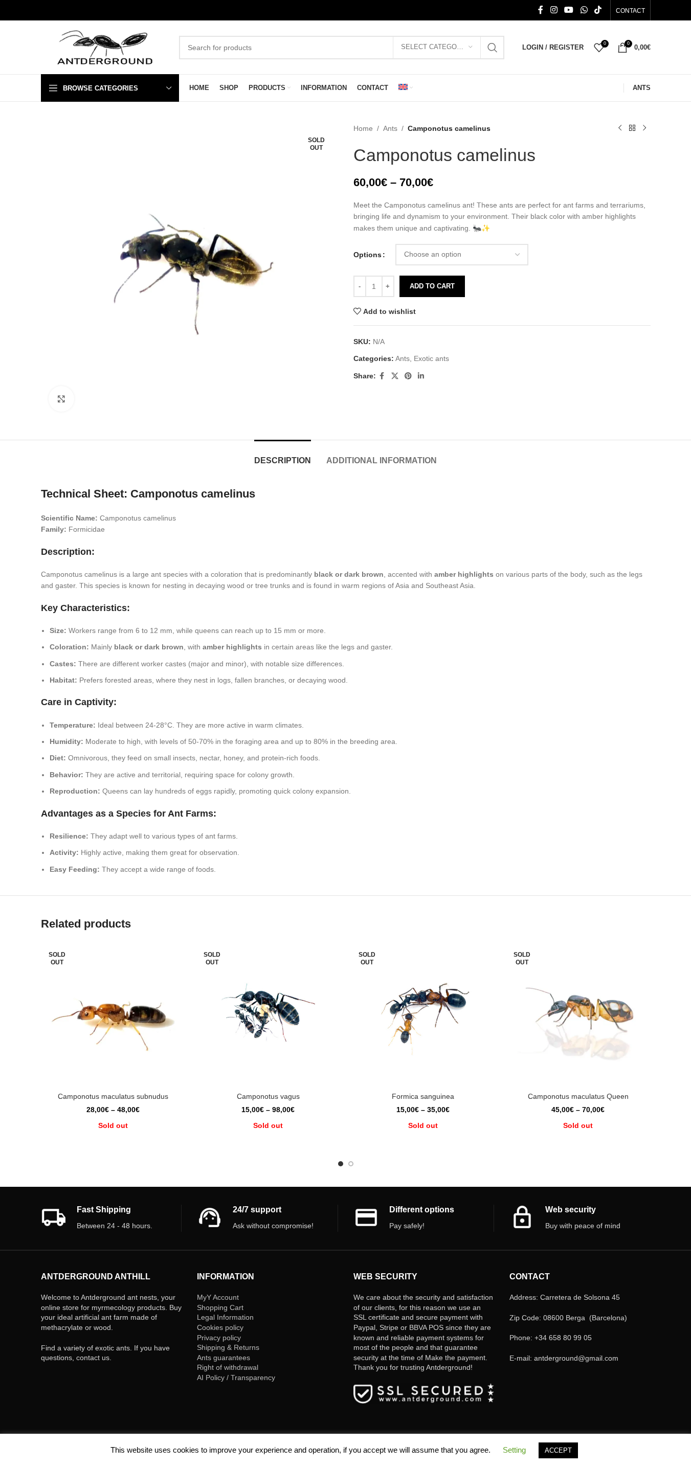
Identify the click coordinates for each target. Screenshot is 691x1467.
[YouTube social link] (569, 10)
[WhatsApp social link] (584, 10)
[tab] (282, 455)
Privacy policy (219, 1338)
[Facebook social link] (540, 10)
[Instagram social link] (554, 10)
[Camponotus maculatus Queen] (578, 1014)
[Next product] (644, 128)
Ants (390, 128)
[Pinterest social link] (408, 376)
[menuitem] (405, 88)
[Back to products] (632, 128)
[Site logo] (105, 46)
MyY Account (218, 1297)
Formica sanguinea (423, 1096)
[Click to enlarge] (61, 399)
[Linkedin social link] (421, 376)
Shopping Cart (220, 1307)
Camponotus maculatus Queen (578, 1096)
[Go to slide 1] (340, 1163)
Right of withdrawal (227, 1367)
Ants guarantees (223, 1357)
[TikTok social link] (598, 10)
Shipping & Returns (228, 1347)
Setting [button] (514, 1450)
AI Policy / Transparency (236, 1377)
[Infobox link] (111, 1218)
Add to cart (432, 286)
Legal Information (225, 1317)
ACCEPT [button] (558, 1450)
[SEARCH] (492, 47)
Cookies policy (220, 1327)
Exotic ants (431, 358)
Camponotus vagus (268, 1096)
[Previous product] (620, 128)
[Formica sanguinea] (423, 1014)
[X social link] (395, 376)
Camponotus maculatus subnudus (113, 1096)
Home (363, 128)
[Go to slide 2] (350, 1163)
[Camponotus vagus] (268, 1014)
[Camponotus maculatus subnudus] (113, 1014)
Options (367, 255)
